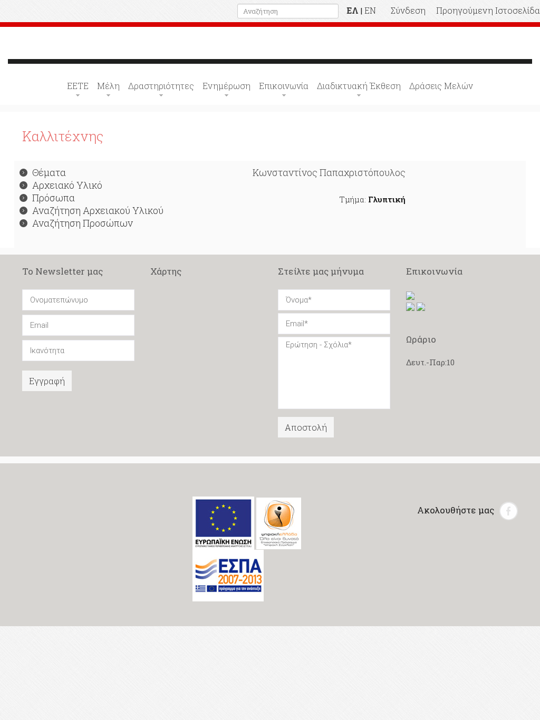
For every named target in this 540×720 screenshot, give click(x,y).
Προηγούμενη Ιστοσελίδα (488, 10)
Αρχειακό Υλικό (67, 185)
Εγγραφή (47, 380)
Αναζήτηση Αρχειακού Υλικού (97, 210)
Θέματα (49, 172)
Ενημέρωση (226, 85)
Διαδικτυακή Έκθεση (359, 85)
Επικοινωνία (283, 85)
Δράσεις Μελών (441, 85)
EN (370, 10)
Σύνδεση (408, 10)
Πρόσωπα (53, 197)
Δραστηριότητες (161, 85)
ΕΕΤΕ (78, 85)
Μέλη (108, 85)
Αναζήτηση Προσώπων (82, 223)
